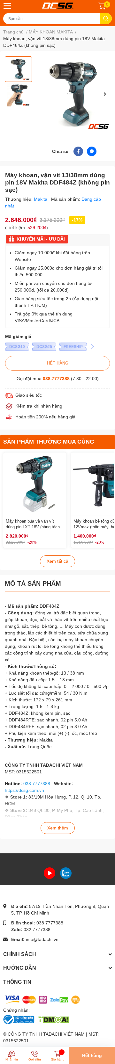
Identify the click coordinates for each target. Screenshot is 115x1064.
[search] (106, 18)
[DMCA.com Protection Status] (53, 1019)
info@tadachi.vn (42, 939)
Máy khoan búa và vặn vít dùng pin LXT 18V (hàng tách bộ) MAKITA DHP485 (33, 527)
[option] (18, 69)
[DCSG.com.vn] (57, 6)
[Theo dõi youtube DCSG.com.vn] (49, 872)
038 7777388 (49, 922)
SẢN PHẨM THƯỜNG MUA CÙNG (48, 441)
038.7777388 (56, 378)
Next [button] (105, 94)
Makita (41, 199)
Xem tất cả (57, 561)
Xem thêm (57, 827)
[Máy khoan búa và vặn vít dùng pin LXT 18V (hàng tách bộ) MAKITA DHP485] (34, 484)
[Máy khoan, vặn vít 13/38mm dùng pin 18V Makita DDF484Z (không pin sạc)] (74, 93)
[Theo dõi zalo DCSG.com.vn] (66, 872)
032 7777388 (37, 929)
